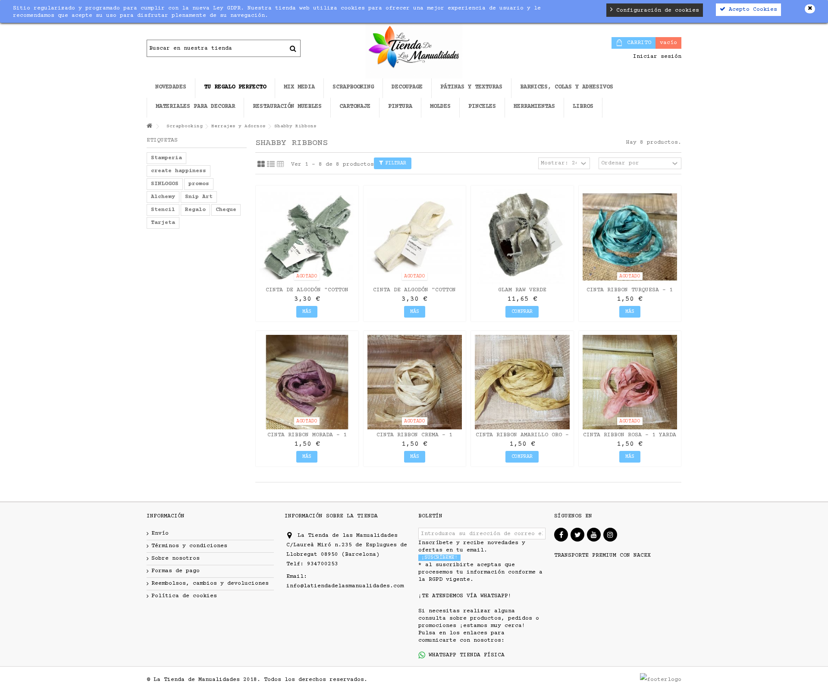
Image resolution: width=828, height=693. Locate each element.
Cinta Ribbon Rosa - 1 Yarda (629, 435)
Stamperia (166, 158)
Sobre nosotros (175, 558)
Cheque (226, 210)
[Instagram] (610, 535)
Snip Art (199, 197)
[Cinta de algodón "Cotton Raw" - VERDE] (307, 236)
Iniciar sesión (655, 57)
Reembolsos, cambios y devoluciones (210, 583)
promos (198, 184)
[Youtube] (594, 535)
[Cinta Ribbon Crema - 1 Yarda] (414, 382)
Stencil (163, 210)
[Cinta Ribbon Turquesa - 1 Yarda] (630, 236)
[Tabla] (280, 164)
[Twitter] (577, 535)
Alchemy (163, 197)
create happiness (178, 171)
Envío (160, 533)
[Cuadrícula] (261, 164)
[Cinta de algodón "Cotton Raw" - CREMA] (414, 236)
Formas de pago (175, 571)
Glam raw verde (522, 290)
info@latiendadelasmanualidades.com (345, 586)
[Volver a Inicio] (149, 126)
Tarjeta (163, 223)
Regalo (195, 210)
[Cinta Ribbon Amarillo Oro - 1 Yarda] (522, 382)
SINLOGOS (165, 184)
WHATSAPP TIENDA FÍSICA (465, 655)
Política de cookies (184, 596)
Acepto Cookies (751, 9)
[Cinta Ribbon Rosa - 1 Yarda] (630, 382)
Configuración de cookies (656, 10)
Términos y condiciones (189, 546)
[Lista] (271, 164)
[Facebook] (561, 535)
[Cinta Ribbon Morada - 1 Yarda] (307, 382)
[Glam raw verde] (522, 236)
